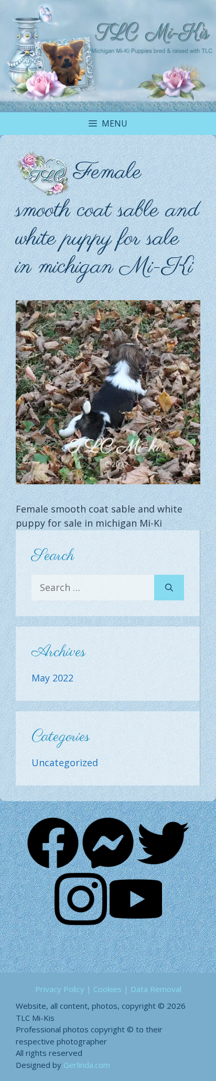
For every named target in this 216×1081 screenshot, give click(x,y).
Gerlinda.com (86, 1065)
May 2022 (52, 678)
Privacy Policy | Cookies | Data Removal (108, 989)
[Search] (169, 587)
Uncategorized (64, 762)
